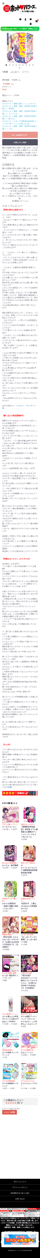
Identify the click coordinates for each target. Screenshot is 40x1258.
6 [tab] (23, 65)
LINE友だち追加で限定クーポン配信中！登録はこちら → (20, 28)
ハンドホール (30, 104)
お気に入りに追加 (20, 142)
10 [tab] (20, 68)
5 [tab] (20, 65)
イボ (10, 129)
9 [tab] (33, 65)
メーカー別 (6, 124)
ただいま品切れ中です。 (20, 135)
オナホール (6, 104)
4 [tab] (17, 65)
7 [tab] (27, 65)
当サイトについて (20, 1182)
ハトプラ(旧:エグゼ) (21, 124)
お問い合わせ (20, 1199)
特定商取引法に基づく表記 (20, 1193)
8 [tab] (30, 65)
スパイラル (12, 114)
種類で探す (18, 104)
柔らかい (12, 119)
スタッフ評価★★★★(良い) (25, 121)
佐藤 (9, 787)
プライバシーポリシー (20, 1187)
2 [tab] (10, 65)
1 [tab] (7, 65)
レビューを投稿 (9, 1112)
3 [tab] (13, 65)
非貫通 (11, 109)
